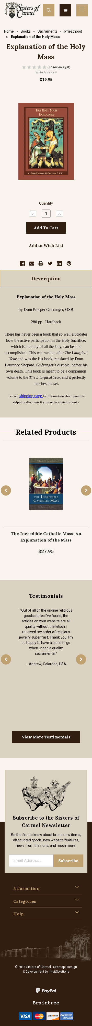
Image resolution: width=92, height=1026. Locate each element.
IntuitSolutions (59, 971)
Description (46, 279)
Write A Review (46, 72)
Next (86, 490)
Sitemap (59, 967)
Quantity (46, 203)
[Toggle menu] (82, 10)
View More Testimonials (46, 737)
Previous (6, 490)
